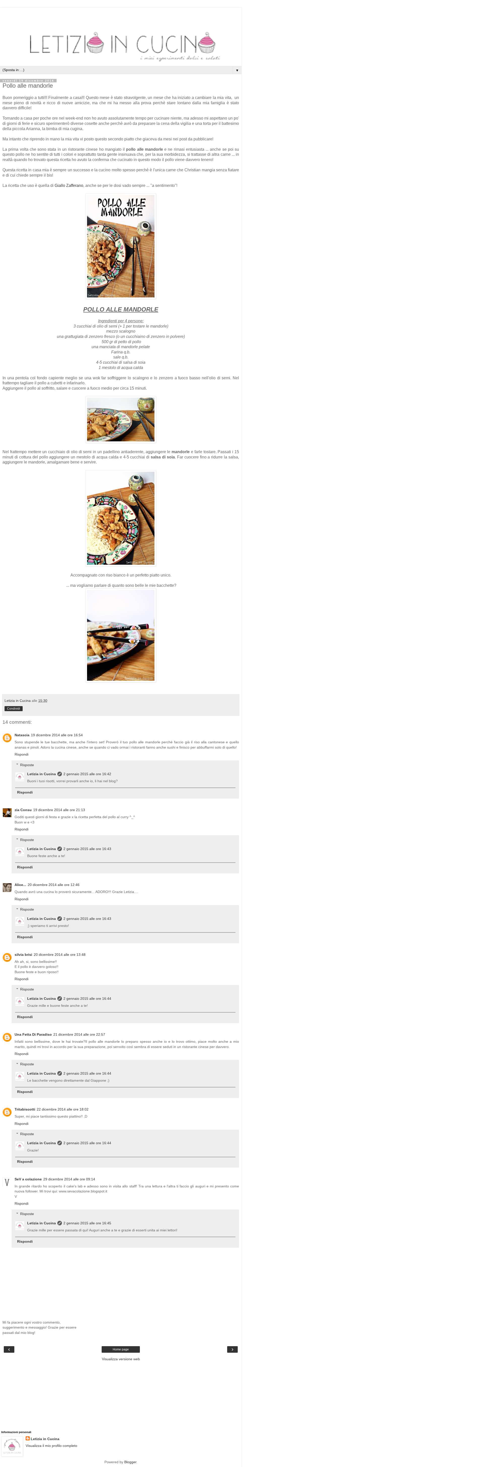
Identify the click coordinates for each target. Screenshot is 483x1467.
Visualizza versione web (121, 1359)
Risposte (27, 765)
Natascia (22, 735)
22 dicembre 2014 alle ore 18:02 (63, 1109)
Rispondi (21, 754)
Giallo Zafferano (69, 185)
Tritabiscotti (25, 1109)
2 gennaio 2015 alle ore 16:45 (87, 1223)
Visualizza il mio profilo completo (51, 1446)
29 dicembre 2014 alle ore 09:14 (69, 1179)
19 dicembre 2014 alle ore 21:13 (59, 810)
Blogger (130, 1462)
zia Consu (23, 810)
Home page (121, 1349)
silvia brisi (23, 955)
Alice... (20, 885)
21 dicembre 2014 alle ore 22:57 (79, 1034)
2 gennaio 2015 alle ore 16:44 (87, 999)
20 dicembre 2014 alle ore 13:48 (60, 955)
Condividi (13, 708)
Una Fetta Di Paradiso (33, 1034)
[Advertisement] (120, 14)
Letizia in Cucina (41, 774)
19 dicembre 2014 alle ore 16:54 (57, 735)
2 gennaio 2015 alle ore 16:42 (87, 774)
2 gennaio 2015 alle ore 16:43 (87, 849)
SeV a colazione (28, 1179)
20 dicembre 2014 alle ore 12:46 (53, 885)
